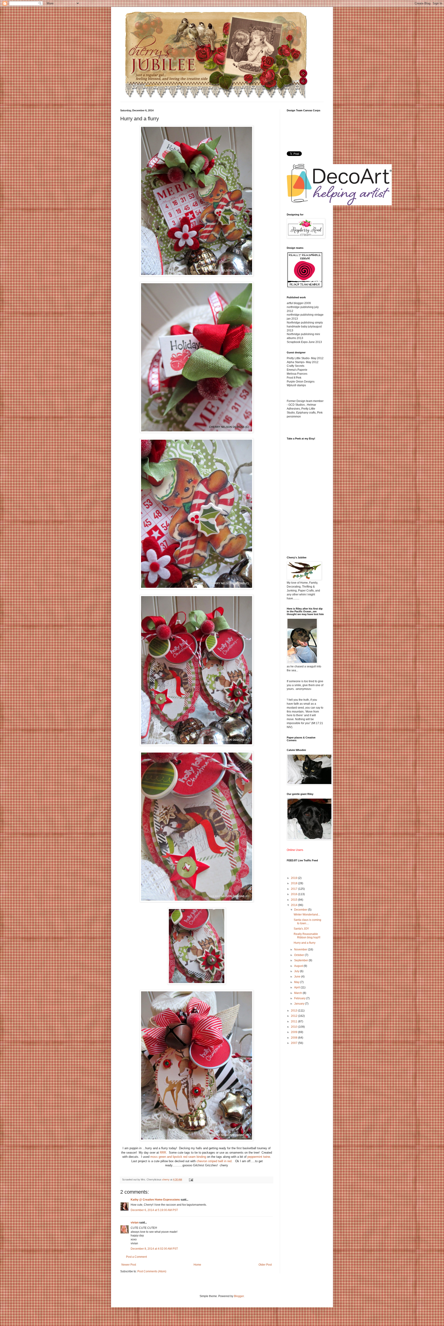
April (297, 987)
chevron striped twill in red (214, 1161)
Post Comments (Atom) (151, 1271)
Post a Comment (136, 1256)
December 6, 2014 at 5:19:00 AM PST (154, 1210)
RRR (163, 1152)
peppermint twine (258, 1156)
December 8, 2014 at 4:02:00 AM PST (154, 1248)
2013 (294, 1010)
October (299, 955)
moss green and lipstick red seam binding (178, 1156)
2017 (294, 888)
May (297, 982)
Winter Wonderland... (307, 914)
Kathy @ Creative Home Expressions (155, 1199)
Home (197, 1264)
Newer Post (128, 1264)
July (297, 971)
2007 (294, 1043)
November (301, 949)
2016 (294, 894)
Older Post (265, 1264)
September (301, 960)
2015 (294, 899)
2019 (294, 878)
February (300, 998)
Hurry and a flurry (304, 942)
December (301, 909)
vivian (135, 1222)
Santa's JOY (301, 928)
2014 (294, 905)
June (297, 976)
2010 (294, 1026)
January (299, 1003)
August (299, 966)
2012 (294, 1016)
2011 (294, 1021)
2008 (294, 1037)
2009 (294, 1032)
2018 (294, 883)
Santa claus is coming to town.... (307, 921)
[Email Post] (191, 1179)
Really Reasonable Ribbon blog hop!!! (307, 935)
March (298, 993)
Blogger (239, 1296)
